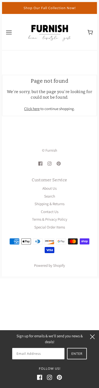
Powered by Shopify (49, 265)
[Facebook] (39, 377)
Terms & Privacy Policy (49, 219)
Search (49, 196)
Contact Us (49, 211)
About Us (49, 188)
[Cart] (90, 32)
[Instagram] (49, 377)
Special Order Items (49, 227)
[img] (40, 163)
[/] (49, 31)
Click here (32, 108)
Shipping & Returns (49, 203)
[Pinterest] (59, 377)
